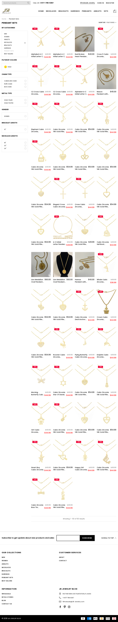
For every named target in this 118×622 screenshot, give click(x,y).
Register (110, 3)
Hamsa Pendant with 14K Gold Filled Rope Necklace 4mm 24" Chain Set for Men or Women (81, 281)
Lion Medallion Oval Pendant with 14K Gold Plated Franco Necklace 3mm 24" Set (37, 281)
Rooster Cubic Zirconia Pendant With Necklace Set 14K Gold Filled (59, 356)
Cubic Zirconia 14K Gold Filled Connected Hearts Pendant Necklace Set (81, 168)
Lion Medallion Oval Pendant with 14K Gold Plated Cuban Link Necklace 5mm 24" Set (59, 281)
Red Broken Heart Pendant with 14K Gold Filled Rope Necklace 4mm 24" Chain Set (81, 55)
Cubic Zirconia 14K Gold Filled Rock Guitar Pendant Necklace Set (59, 431)
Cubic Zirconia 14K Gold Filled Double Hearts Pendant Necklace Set (37, 318)
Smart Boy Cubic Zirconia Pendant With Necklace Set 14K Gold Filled (37, 468)
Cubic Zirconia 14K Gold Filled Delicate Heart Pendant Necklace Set (103, 205)
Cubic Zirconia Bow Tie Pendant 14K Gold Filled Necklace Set (37, 506)
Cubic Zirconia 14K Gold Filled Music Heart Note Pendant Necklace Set (59, 130)
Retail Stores (7, 597)
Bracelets (64, 11)
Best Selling (8, 54)
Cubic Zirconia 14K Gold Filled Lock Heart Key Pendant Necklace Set (37, 168)
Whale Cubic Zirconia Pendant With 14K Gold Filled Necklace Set (103, 281)
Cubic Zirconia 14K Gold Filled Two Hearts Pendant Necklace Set (81, 130)
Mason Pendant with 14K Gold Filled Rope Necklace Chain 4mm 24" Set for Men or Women (103, 93)
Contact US (7, 604)
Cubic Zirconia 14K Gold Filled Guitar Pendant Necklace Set (103, 393)
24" (5, 148)
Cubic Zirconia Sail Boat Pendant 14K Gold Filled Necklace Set (103, 243)
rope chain (8, 84)
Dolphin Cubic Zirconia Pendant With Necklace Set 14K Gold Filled (103, 356)
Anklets (98, 11)
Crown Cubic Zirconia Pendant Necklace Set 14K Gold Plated (102, 318)
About (61, 557)
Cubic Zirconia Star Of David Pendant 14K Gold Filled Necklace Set (59, 393)
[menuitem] (41, 11)
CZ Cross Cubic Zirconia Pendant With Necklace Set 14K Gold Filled (37, 93)
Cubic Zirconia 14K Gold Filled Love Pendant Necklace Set (103, 468)
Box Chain (8, 87)
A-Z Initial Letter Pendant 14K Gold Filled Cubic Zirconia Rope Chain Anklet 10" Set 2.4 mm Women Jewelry (59, 243)
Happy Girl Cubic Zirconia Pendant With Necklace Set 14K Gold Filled (81, 468)
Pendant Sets (9, 51)
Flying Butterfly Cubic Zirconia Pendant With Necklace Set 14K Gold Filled (81, 356)
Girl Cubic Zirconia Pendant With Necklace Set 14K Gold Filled (37, 431)
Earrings (75, 11)
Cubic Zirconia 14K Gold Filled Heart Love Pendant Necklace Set (103, 431)
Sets (106, 11)
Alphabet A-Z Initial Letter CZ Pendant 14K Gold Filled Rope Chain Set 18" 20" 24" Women (59, 55)
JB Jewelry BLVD (14, 618)
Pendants (86, 11)
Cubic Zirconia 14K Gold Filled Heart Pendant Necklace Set (81, 243)
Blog (4, 600)
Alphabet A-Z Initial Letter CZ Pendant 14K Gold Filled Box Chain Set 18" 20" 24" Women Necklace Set (37, 55)
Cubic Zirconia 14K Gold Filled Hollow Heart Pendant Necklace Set (59, 168)
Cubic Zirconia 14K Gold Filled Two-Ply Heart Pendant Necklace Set (81, 393)
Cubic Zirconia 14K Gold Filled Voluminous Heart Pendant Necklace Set (37, 205)
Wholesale (6, 594)
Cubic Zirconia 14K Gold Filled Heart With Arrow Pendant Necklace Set (59, 468)
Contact (63, 561)
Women (6, 37)
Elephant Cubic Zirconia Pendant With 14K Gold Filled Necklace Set (37, 130)
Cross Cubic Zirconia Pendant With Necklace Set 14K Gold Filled (81, 205)
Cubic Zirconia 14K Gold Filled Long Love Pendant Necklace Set (59, 506)
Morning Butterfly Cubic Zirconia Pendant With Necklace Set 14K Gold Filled (37, 393)
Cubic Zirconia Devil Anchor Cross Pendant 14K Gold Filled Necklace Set (81, 318)
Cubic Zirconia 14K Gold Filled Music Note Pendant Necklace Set (103, 130)
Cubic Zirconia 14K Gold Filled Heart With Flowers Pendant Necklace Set (81, 431)
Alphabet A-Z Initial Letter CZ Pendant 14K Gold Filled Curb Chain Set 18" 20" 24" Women (81, 93)
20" (5, 146)
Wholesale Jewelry (87, 3)
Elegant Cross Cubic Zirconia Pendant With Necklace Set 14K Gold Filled (59, 205)
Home (41, 11)
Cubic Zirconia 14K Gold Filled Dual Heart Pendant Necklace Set (59, 318)
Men (5, 34)
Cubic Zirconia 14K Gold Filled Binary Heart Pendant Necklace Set (37, 356)
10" (5, 129)
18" (5, 143)
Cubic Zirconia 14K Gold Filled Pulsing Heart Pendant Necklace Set (37, 243)
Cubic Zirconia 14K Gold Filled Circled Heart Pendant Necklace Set (103, 168)
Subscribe (87, 538)
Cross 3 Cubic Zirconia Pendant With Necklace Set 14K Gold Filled (103, 55)
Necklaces (51, 11)
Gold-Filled (8, 100)
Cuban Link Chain (10, 81)
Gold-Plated (8, 103)
